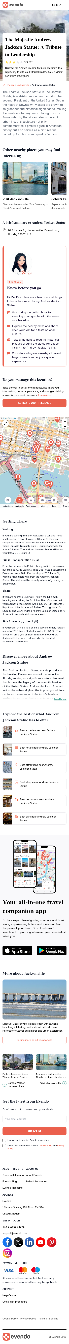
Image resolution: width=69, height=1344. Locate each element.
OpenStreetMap (10, 418)
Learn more (44, 395)
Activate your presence (34, 402)
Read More (60, 699)
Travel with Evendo (13, 1175)
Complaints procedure (15, 1301)
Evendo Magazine (13, 1187)
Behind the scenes (36, 1181)
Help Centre (9, 1295)
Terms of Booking (48, 1318)
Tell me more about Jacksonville (34, 1040)
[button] (34, 459)
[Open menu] (64, 5)
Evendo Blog (10, 1181)
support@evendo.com (15, 1233)
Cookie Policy (46, 1145)
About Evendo (34, 1175)
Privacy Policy (28, 1318)
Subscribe (34, 1131)
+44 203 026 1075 (14, 1226)
